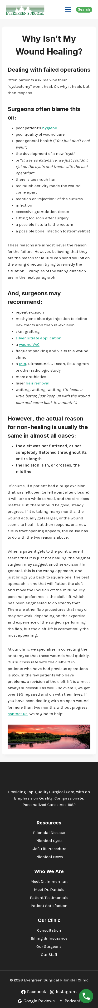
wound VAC (29, 344)
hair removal (37, 383)
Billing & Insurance (49, 938)
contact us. (18, 713)
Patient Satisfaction (49, 905)
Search (84, 9)
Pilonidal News (49, 856)
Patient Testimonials (49, 897)
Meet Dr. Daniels (49, 889)
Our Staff (49, 954)
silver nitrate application (39, 338)
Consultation (49, 930)
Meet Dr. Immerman (49, 881)
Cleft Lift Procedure (49, 848)
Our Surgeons (49, 946)
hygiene (49, 127)
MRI (22, 363)
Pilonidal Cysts (49, 840)
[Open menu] (68, 9)
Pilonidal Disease (49, 832)
